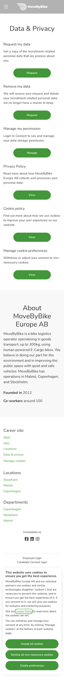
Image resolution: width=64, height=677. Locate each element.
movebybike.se (32, 532)
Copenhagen (12, 491)
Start (6, 437)
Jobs (6, 443)
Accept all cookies (32, 644)
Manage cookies (14, 461)
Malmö (8, 485)
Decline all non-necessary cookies (32, 655)
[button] (32, 274)
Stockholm (10, 480)
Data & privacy (13, 455)
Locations (10, 449)
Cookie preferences (32, 665)
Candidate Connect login (32, 562)
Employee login (32, 558)
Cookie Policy (24, 611)
